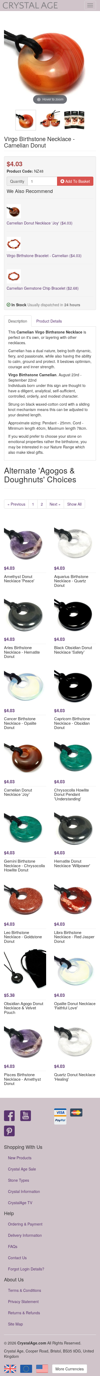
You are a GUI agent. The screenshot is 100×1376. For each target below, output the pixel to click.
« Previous (16, 504)
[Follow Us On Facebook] (9, 1116)
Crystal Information (24, 1191)
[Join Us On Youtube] (25, 1116)
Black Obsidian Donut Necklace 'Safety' (73, 650)
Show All (74, 504)
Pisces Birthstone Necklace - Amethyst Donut (22, 1079)
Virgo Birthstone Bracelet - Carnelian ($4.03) (44, 255)
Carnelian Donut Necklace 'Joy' (18, 792)
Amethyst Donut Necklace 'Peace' (19, 578)
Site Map (15, 1324)
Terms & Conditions (24, 1290)
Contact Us (17, 1257)
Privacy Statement (23, 1301)
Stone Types (18, 1180)
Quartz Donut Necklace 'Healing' (74, 1077)
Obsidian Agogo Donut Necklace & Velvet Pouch (23, 1008)
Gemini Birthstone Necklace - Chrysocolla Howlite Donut (24, 865)
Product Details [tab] (49, 321)
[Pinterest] (9, 1131)
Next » (55, 504)
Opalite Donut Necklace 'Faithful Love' (74, 1006)
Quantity (17, 181)
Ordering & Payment (25, 1224)
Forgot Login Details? (26, 1269)
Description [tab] (17, 321)
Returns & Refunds (24, 1312)
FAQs (12, 1246)
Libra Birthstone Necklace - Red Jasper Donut (74, 936)
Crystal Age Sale (22, 1169)
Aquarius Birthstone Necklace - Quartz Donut (71, 580)
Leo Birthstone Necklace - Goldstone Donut (23, 936)
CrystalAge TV (20, 1202)
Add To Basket (77, 181)
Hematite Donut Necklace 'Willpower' (72, 863)
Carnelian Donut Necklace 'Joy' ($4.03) (40, 223)
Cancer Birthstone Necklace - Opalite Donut (20, 723)
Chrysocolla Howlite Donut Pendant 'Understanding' (71, 794)
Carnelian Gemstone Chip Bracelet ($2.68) (43, 288)
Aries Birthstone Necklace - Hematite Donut (22, 652)
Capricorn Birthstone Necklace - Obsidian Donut (72, 723)
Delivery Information (25, 1235)
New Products (19, 1157)
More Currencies (69, 1368)
